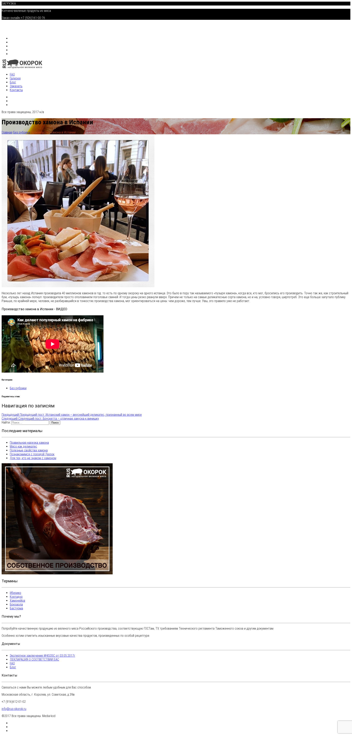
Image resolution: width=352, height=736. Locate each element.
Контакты (17, 54)
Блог (13, 46)
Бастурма (16, 608)
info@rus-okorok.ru (14, 709)
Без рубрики (18, 388)
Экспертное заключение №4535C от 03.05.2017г (42, 656)
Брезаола (16, 604)
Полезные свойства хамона (29, 450)
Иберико (15, 593)
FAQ (13, 38)
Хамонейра (17, 600)
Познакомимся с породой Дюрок (32, 454)
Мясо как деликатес (23, 446)
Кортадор (16, 597)
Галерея (15, 42)
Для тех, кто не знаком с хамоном (33, 458)
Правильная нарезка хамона (29, 443)
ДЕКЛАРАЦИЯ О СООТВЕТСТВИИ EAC (34, 659)
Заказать (16, 50)
